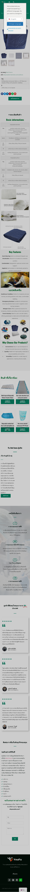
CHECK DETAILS (7, 401)
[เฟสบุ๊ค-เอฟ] (9, 880)
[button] (9, 2)
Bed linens (9, 72)
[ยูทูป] (13, 880)
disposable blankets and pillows (13, 74)
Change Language (15, 24)
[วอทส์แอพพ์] (20, 880)
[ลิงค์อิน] (16, 880)
